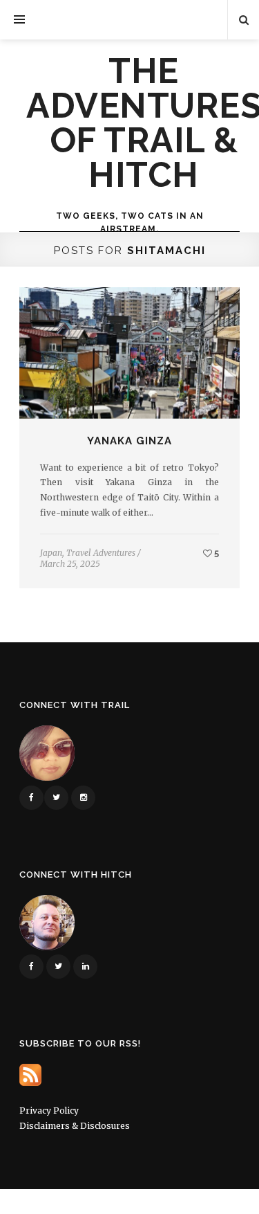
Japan (51, 552)
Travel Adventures (100, 552)
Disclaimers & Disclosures (74, 1126)
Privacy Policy (49, 1110)
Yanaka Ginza (129, 441)
